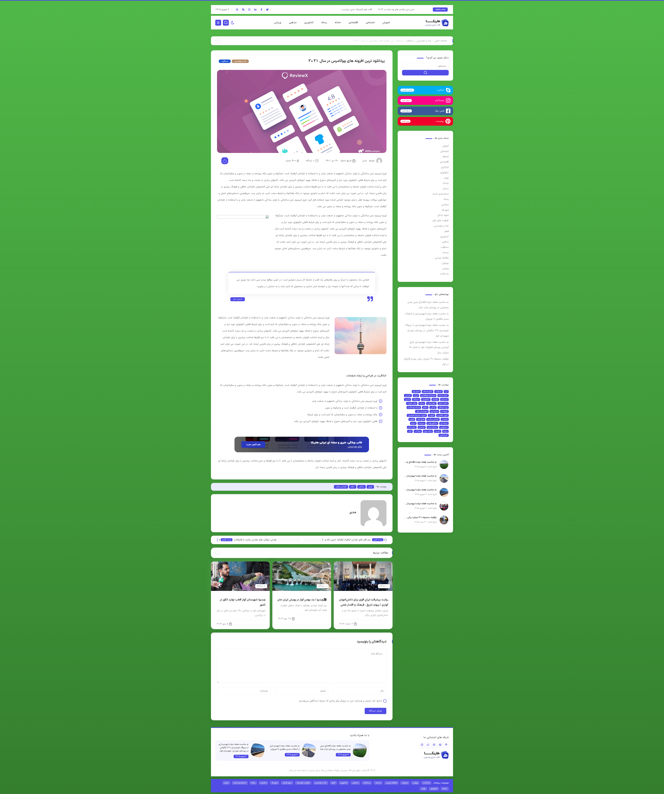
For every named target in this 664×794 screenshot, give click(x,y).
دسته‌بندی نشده (441, 194)
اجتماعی (370, 23)
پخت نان (411, 427)
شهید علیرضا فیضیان (417, 415)
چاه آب (418, 431)
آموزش (386, 23)
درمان (446, 188)
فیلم (447, 231)
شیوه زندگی (443, 215)
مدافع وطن (432, 423)
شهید (431, 415)
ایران (416, 395)
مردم (413, 423)
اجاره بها (416, 391)
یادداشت (444, 274)
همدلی (421, 427)
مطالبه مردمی (442, 258)
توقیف (435, 399)
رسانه (324, 23)
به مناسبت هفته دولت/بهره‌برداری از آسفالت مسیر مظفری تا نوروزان (420, 476)
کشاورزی (308, 23)
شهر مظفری (442, 415)
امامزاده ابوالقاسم (428, 395)
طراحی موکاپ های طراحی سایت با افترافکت (255, 540)
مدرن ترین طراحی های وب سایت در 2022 (420, 9)
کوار (409, 431)
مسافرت (410, 41)
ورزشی (277, 23)
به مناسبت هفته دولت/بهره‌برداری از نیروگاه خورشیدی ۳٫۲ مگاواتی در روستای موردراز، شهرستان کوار (427, 330)
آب (446, 391)
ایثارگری (445, 167)
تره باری (444, 399)
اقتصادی (353, 23)
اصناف (445, 156)
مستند (445, 252)
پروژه (445, 431)
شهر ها (445, 210)
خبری (407, 399)
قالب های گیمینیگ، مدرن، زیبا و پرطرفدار (378, 9)
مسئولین (443, 427)
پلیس (437, 431)
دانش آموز (443, 403)
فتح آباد (420, 419)
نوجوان (445, 263)
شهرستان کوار (421, 411)
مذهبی (293, 23)
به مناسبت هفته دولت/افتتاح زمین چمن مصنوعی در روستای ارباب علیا (420, 462)
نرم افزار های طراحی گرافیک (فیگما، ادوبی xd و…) (346, 540)
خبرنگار (416, 399)
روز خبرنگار (443, 407)
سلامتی (445, 204)
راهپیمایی (431, 403)
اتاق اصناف (427, 391)
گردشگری (443, 435)
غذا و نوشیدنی (424, 41)
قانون (412, 419)
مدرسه (421, 423)
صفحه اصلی (440, 41)
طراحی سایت (433, 419)
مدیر (364, 160)
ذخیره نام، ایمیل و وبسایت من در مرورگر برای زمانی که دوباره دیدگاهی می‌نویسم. (340, 701)
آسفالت (438, 391)
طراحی (444, 419)
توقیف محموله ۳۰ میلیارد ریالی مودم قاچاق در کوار (420, 517)
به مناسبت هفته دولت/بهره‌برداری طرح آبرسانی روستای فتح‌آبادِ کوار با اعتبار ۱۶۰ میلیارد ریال (429, 347)
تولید (446, 178)
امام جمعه (443, 395)
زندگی (433, 407)
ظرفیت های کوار (440, 220)
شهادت (444, 411)
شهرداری (434, 411)
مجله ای (444, 423)
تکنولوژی (444, 172)
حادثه (338, 23)
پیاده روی (428, 431)
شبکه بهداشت (414, 407)
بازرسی (408, 395)
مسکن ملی (432, 427)
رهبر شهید (411, 403)
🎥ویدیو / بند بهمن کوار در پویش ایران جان (302, 600)
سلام (425, 407)
